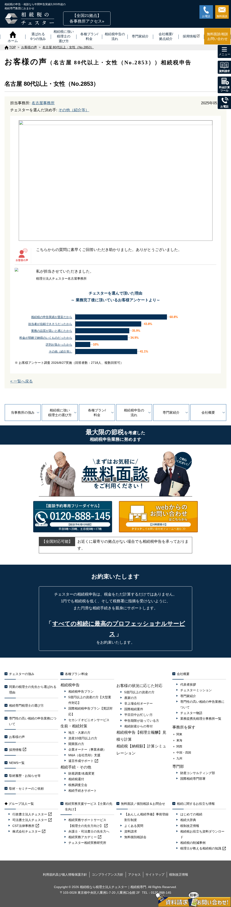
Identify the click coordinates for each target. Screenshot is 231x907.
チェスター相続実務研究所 (87, 842)
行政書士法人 (29, 814)
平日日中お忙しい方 (138, 715)
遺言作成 (81, 761)
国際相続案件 (133, 709)
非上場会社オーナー (138, 703)
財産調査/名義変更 (81, 773)
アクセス (134, 874)
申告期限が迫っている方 (141, 720)
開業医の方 (76, 744)
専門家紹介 (171, 412)
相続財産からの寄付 (138, 726)
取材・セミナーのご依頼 (26, 788)
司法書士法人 (29, 820)
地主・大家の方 (79, 732)
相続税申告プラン (81, 691)
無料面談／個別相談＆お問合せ (143, 803)
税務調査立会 (77, 785)
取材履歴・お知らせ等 (25, 775)
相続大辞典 (188, 820)
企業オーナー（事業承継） (87, 749)
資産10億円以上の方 (82, 738)
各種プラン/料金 (97, 412)
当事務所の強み (23, 412)
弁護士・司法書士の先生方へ (88, 831)
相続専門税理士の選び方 (26, 705)
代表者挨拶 (188, 684)
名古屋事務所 (43, 103)
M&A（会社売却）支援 (84, 755)
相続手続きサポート (82, 790)
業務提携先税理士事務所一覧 (200, 718)
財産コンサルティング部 (197, 773)
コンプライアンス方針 (107, 874)
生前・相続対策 (73, 726)
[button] (87, 19)
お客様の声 (17, 737)
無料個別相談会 (135, 837)
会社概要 (208, 412)
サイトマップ (155, 874)
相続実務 (82, 837)
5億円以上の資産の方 (139, 692)
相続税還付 (76, 779)
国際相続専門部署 (193, 778)
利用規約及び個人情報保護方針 (65, 874)
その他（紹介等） (73, 110)
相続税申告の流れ (134, 412)
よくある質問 (133, 826)
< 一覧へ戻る (21, 381)
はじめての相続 (191, 814)
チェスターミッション (196, 690)
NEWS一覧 (17, 763)
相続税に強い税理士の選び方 (60, 412)
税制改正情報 (189, 826)
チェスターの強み (21, 674)
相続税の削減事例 (193, 842)
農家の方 (130, 698)
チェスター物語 (191, 713)
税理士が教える (200, 848)
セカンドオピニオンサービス (88, 720)
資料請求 (130, 831)
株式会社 (26, 831)
